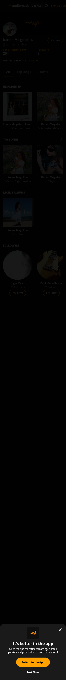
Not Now (33, 672)
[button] (33, 340)
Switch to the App (33, 662)
